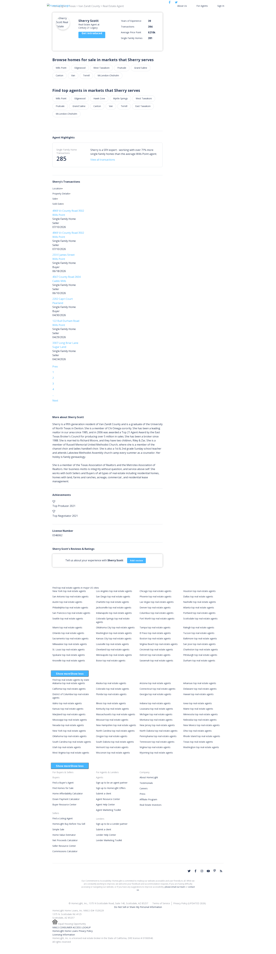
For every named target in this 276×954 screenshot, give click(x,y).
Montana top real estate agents (156, 719)
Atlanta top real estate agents (198, 607)
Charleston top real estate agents (200, 649)
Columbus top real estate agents (156, 612)
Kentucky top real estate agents (112, 708)
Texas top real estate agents (198, 741)
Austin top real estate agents (67, 601)
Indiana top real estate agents (155, 703)
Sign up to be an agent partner (111, 782)
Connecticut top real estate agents (157, 688)
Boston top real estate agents (155, 638)
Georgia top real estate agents (155, 694)
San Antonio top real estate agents (70, 596)
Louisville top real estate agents (112, 644)
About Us (182, 5)
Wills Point (61, 67)
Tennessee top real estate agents (157, 741)
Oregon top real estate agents (111, 736)
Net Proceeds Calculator (65, 840)
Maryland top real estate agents (68, 714)
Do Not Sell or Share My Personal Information (138, 907)
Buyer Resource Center (64, 804)
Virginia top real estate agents (155, 747)
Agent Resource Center (108, 799)
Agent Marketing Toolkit (108, 809)
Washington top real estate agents (114, 633)
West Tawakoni (101, 67)
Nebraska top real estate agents (200, 719)
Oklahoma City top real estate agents (115, 627)
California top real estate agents (69, 688)
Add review (136, 560)
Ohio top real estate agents (197, 730)
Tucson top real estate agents (198, 633)
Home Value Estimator (64, 834)
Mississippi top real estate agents (69, 719)
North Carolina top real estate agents (115, 730)
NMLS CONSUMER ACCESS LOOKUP (71, 927)
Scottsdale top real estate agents (200, 618)
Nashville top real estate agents (199, 601)
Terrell (86, 75)
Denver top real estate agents (155, 607)
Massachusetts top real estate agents (115, 714)
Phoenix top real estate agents (155, 596)
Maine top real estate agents (198, 708)
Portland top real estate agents (199, 612)
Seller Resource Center (64, 845)
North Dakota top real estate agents (158, 730)
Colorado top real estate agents (112, 688)
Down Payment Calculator (66, 799)
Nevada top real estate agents (68, 725)
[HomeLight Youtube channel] (208, 871)
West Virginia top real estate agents (70, 752)
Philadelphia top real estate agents (70, 607)
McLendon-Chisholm (108, 75)
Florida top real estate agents (111, 694)
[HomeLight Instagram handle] (201, 871)
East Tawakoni (142, 106)
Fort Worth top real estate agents (157, 618)
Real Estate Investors (150, 804)
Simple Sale (58, 829)
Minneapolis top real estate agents (114, 654)
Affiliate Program (148, 799)
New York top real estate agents (69, 591)
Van (73, 75)
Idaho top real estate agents (67, 703)
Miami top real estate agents (67, 627)
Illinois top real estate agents (111, 703)
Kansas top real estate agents (67, 708)
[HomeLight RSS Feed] (221, 871)
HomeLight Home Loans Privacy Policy (72, 930)
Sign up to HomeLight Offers (111, 788)
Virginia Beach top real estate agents (159, 644)
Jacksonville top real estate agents (113, 607)
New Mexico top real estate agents (201, 725)
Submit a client (103, 793)
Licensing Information (63, 934)
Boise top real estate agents (110, 660)
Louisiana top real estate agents (156, 708)
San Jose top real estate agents (199, 644)
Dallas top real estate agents (198, 596)
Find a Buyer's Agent (63, 782)
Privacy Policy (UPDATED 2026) (189, 903)
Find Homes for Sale (62, 788)
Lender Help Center (106, 834)
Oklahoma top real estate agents (69, 736)
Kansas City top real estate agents (113, 638)
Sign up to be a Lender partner (111, 823)
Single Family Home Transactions (66, 151)
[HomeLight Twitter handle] (189, 871)
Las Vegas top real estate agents (157, 601)
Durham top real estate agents (199, 660)
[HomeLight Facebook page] (195, 871)
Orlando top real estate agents (68, 633)
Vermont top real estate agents (112, 747)
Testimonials (146, 782)
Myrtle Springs (120, 98)
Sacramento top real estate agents (70, 638)
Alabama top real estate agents (68, 683)
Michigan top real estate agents (156, 714)
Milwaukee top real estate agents (69, 644)
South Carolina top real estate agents (71, 741)
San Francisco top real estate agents (71, 612)
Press (142, 793)
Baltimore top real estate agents (200, 638)
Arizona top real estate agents (155, 683)
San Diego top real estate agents (113, 596)
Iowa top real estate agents (197, 703)
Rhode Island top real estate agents (201, 736)
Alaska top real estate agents (111, 683)
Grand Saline (140, 67)
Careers (144, 788)
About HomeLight (149, 777)
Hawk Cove (99, 98)
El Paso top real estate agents (155, 633)
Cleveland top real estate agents (112, 649)
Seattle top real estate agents (67, 618)
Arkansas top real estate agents (199, 683)
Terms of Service (161, 903)
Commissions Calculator (64, 851)
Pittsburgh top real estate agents (200, 654)
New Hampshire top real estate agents (116, 725)
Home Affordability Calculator (67, 793)
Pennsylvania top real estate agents (158, 736)
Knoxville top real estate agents (68, 660)
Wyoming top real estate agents (156, 752)
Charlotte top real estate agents (112, 601)
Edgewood (79, 67)
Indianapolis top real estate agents (114, 612)
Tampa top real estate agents (155, 627)
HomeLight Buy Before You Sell (68, 823)
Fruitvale (121, 67)
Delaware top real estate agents (200, 688)
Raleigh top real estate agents (198, 627)
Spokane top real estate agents (68, 654)
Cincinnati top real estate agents (156, 649)
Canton (59, 75)
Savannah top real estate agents (156, 660)
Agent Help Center (105, 804)
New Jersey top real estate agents (157, 725)
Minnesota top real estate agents (200, 714)
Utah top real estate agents (66, 747)
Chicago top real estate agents (155, 591)
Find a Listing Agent (62, 818)
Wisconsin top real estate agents (113, 752)
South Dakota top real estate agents (115, 741)
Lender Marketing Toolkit (109, 840)
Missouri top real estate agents (112, 719)
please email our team (175, 887)
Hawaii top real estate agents (198, 694)
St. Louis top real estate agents (68, 649)
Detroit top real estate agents (155, 654)
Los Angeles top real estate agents (114, 591)
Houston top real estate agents (199, 591)
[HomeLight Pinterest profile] (214, 870)
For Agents (202, 5)
